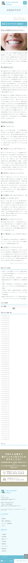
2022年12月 (5, 406)
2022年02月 (5, 427)
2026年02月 (5, 326)
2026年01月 (5, 328)
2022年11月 (5, 408)
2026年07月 (5, 316)
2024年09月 (5, 362)
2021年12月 (5, 431)
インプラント (5, 546)
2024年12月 (5, 355)
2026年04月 (5, 322)
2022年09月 (5, 412)
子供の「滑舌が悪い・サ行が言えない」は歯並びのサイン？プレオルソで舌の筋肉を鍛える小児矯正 (14, 286)
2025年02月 (5, 351)
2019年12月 (5, 435)
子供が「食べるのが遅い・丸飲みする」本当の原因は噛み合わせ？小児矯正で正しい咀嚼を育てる (14, 279)
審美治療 (4, 548)
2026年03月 (5, 324)
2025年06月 (5, 343)
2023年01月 (5, 403)
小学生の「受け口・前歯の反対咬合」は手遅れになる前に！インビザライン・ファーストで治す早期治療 (14, 292)
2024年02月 (5, 376)
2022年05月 (5, 420)
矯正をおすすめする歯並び (13, 24)
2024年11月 (5, 357)
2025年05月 (5, 345)
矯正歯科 (4, 543)
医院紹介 (4, 518)
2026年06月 (5, 318)
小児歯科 (4, 541)
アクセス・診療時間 (7, 523)
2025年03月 (5, 349)
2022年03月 (5, 424)
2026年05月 (5, 320)
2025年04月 (5, 347)
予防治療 (4, 536)
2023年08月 (5, 389)
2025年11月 (5, 332)
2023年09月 (5, 387)
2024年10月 (5, 360)
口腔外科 (4, 550)
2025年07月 (5, 341)
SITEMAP (6, 556)
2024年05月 (5, 370)
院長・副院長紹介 (6, 521)
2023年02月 (5, 401)
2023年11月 (5, 383)
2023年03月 (5, 399)
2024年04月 (5, 372)
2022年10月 (5, 410)
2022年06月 (5, 418)
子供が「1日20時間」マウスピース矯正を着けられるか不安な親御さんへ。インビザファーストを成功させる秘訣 (14, 273)
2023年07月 (5, 391)
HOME (2, 556)
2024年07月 (5, 366)
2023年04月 (5, 397)
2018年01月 (5, 439)
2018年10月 (5, 437)
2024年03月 (5, 374)
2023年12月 (5, 380)
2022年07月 (5, 416)
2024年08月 (5, 364)
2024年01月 (5, 378)
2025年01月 (5, 353)
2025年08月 (5, 339)
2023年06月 (5, 393)
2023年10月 (5, 385)
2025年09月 (5, 336)
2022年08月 (5, 414)
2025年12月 (5, 330)
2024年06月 (5, 368)
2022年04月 (5, 422)
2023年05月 (5, 395)
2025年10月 (5, 334)
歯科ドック (4, 539)
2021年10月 (5, 433)
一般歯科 (4, 534)
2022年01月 (5, 429)
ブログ (3, 525)
